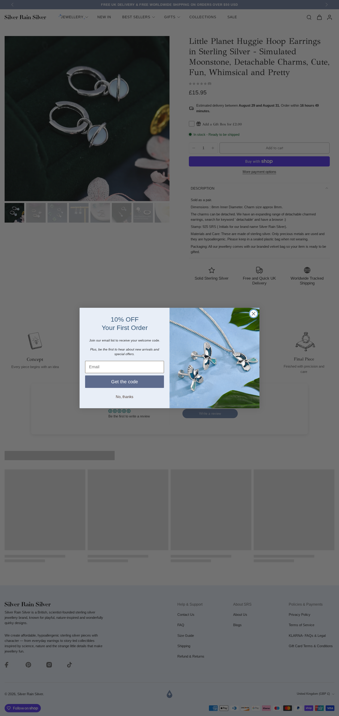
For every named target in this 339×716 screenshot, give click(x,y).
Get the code (124, 381)
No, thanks (124, 397)
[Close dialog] (254, 314)
